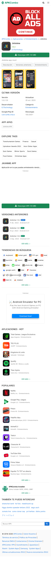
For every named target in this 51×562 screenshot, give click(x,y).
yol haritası (30, 511)
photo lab (28, 265)
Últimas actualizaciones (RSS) (13, 552)
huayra (40, 265)
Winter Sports (19, 151)
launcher (9, 260)
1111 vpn (35, 255)
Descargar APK (27, 55)
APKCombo (6, 39)
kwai (45, 255)
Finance (25, 141)
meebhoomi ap (27, 504)
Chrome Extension (35, 541)
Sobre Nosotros (30, 534)
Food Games (7, 156)
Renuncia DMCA (8, 541)
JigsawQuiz (33, 545)
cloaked (20, 280)
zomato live (6, 511)
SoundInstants (22, 545)
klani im (8, 280)
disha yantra (40, 511)
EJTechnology (17, 50)
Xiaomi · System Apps (10, 548)
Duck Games (32, 151)
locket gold (22, 255)
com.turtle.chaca (8, 115)
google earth (10, 270)
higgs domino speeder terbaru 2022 (16, 507)
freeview (33, 270)
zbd (39, 275)
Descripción (7, 65)
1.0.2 (5, 100)
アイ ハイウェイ (8, 515)
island (20, 260)
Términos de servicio (10, 537)
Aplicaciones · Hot (13, 329)
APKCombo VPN (8, 545)
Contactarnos (21, 541)
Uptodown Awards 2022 (12, 146)
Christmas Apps (20, 156)
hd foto (18, 504)
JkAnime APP (9, 163)
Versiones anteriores (23, 65)
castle (30, 260)
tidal (22, 270)
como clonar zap (18, 511)
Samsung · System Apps (30, 548)
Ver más (24, 244)
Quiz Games (7, 151)
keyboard (9, 255)
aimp (7, 265)
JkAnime (16, 43)
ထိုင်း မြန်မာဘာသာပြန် (13, 275)
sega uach (35, 507)
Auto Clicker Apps (30, 146)
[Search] (47, 524)
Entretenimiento (41, 65)
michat (17, 265)
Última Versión (11, 92)
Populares (8, 385)
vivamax (41, 260)
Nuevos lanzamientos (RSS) (37, 552)
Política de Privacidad (28, 537)
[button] (43, 2)
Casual (33, 141)
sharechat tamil (8, 504)
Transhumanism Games (11, 141)
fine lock (30, 275)
